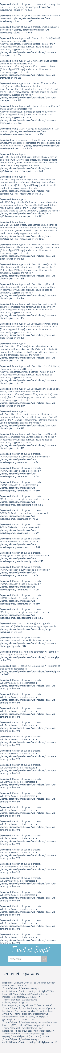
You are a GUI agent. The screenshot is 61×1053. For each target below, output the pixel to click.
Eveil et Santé (30, 950)
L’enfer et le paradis (20, 973)
